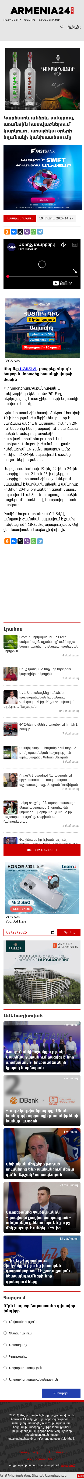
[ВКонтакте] (14, 232)
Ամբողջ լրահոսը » (42, 849)
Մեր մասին (57, 1452)
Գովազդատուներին (42, 1459)
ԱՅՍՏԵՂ (28, 369)
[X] (20, 232)
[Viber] (27, 232)
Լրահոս (13, 629)
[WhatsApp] (33, 232)
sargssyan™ (68, 1465)
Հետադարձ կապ (30, 1452)
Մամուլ (29, 19)
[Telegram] (40, 232)
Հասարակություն (19, 218)
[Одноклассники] (7, 232)
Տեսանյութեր (49, 19)
